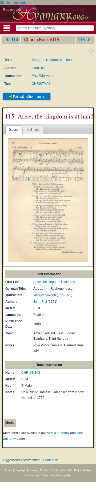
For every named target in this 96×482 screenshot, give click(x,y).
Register (83, 17)
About (8, 470)
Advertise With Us (66, 470)
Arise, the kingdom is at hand (53, 60)
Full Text (33, 130)
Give (45, 475)
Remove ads (12, 10)
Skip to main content (14, 3)
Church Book (36, 39)
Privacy (33, 470)
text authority (60, 433)
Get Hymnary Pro (60, 475)
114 (14, 39)
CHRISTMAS (41, 84)
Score (13, 130)
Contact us (50, 460)
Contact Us (47, 470)
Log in (66, 17)
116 (82, 39)
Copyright (20, 470)
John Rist (38, 68)
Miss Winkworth (43, 76)
